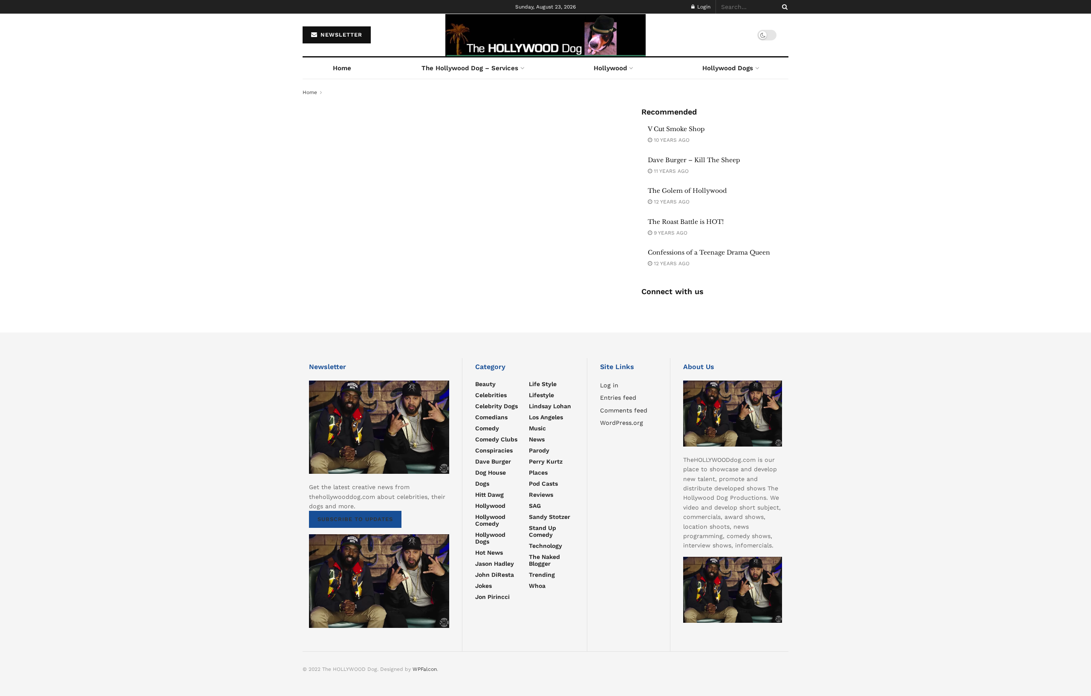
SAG (535, 505)
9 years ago (669, 233)
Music (537, 428)
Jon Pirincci (492, 596)
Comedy (487, 428)
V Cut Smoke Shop (676, 129)
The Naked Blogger (544, 560)
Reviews (541, 494)
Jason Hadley (494, 563)
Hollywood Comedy (490, 520)
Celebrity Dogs (496, 406)
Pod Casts (543, 483)
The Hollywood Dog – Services (469, 68)
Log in (609, 385)
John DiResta (494, 574)
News (537, 439)
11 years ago (670, 171)
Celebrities (491, 395)
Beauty (485, 384)
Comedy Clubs (496, 439)
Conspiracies (494, 450)
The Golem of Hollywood (687, 191)
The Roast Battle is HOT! (686, 222)
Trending (542, 574)
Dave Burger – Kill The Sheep (694, 160)
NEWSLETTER (340, 35)
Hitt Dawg (489, 494)
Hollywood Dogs (727, 68)
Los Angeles (546, 417)
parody (539, 450)
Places (538, 472)
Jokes (483, 585)
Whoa (537, 585)
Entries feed (618, 397)
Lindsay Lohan (550, 406)
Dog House (490, 472)
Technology (545, 545)
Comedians (491, 417)
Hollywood (610, 68)
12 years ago (671, 202)
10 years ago (671, 140)
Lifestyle (541, 395)
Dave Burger (493, 461)
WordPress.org (621, 422)
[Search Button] (783, 7)
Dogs (482, 483)
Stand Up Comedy (542, 531)
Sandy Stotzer (549, 516)
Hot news (489, 552)
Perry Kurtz (546, 461)
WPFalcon (425, 669)
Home (342, 68)
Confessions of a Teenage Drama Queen (709, 252)
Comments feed (623, 410)
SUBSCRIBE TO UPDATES (355, 519)
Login (703, 7)
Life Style (543, 384)
